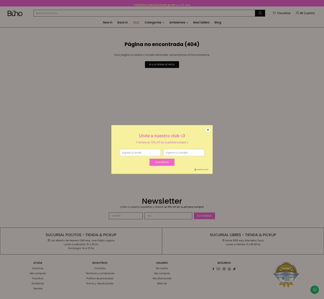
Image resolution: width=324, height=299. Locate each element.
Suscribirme (162, 162)
